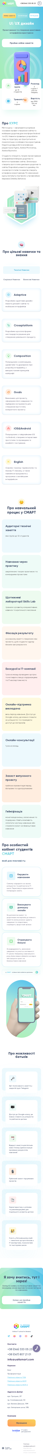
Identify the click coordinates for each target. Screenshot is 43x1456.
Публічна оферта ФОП (17, 1381)
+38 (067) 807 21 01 (19, 1354)
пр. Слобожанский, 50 (16, 1400)
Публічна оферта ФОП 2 (18, 1385)
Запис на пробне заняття (21, 1301)
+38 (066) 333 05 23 (20, 1349)
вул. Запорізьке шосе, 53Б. (18, 1407)
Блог (9, 1370)
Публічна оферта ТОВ (17, 1377)
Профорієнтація (14, 1374)
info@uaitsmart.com (21, 1359)
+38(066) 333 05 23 (28, 3)
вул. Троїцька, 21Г (15, 1396)
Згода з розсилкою (29, 1452)
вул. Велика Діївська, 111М (18, 1404)
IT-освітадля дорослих (26, 1430)
